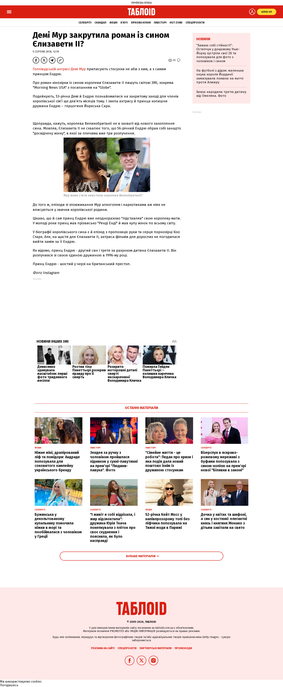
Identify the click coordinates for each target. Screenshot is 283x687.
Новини (203, 39)
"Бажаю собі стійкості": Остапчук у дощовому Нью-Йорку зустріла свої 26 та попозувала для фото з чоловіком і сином (218, 53)
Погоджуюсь (9, 685)
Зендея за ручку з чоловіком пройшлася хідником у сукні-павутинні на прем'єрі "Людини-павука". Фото (114, 461)
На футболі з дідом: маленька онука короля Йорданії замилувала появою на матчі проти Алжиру (220, 76)
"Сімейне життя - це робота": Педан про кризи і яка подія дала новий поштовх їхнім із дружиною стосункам (169, 461)
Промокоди (183, 648)
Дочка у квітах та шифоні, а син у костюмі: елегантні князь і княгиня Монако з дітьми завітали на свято (224, 521)
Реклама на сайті (103, 648)
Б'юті (124, 22)
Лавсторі (160, 22)
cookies (36, 681)
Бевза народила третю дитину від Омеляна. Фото (221, 94)
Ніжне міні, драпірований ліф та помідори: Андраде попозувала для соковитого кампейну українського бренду (57, 461)
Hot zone (176, 22)
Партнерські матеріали (156, 648)
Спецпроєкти (195, 22)
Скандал (100, 22)
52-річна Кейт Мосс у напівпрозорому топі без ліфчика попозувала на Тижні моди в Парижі (167, 521)
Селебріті (85, 22)
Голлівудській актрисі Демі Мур (60, 69)
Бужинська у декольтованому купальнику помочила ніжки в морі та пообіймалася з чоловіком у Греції (58, 525)
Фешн (113, 22)
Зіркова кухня (141, 22)
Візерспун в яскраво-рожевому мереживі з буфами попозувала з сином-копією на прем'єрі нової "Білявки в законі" (223, 461)
